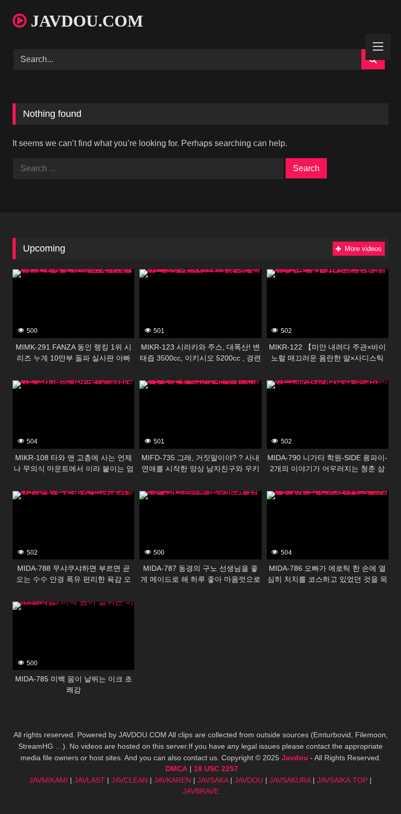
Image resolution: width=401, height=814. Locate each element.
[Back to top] (368, 783)
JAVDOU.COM (85, 20)
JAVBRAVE (201, 791)
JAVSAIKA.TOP (342, 780)
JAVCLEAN (129, 780)
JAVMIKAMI (48, 780)
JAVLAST (89, 780)
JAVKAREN (172, 780)
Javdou (294, 757)
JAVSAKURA (290, 780)
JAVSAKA (212, 780)
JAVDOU (248, 780)
